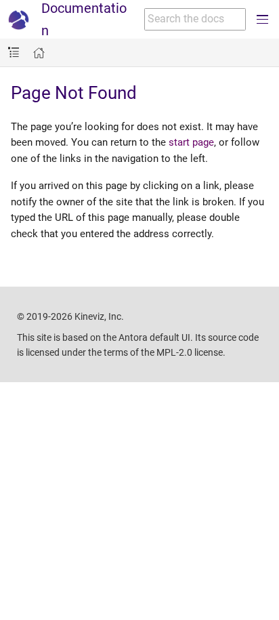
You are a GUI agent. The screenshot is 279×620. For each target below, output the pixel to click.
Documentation (84, 19)
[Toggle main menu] (262, 19)
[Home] (39, 53)
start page (191, 142)
